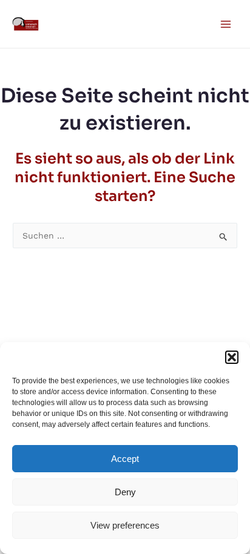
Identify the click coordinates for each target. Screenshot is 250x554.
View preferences (125, 525)
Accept (125, 458)
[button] (232, 357)
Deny (125, 492)
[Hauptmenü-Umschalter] (225, 24)
